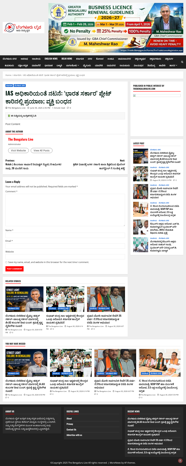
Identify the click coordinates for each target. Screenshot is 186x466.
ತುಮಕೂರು (9, 65)
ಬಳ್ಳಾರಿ (59, 65)
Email (9, 240)
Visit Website (18, 150)
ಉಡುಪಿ (111, 58)
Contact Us (71, 429)
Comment (11, 191)
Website (9, 251)
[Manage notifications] (180, 461)
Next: (99, 164)
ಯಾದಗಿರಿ (99, 65)
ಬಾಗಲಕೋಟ (71, 65)
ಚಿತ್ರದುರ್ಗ (169, 58)
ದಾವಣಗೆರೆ (36, 65)
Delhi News (67, 58)
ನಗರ (90, 58)
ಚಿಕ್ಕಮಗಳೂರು (155, 58)
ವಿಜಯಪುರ (138, 65)
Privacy (70, 424)
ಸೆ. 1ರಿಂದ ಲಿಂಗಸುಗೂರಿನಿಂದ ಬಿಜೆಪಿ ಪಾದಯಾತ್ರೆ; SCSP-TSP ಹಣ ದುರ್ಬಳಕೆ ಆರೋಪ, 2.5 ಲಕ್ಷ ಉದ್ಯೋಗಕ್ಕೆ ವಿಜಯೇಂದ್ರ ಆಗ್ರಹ (140, 209)
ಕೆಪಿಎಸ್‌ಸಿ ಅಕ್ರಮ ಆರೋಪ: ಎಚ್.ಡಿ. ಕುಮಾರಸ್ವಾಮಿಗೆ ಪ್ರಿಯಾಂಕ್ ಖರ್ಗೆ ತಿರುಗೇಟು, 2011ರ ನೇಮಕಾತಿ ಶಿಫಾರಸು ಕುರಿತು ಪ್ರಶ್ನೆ (140, 227)
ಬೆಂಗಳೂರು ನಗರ (10, 58)
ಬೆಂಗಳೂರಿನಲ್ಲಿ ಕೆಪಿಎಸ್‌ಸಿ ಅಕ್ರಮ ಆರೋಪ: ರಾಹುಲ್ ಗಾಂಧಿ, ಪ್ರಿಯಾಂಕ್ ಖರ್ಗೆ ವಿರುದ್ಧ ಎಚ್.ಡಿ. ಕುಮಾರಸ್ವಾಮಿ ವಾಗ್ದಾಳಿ (140, 244)
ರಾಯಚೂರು (125, 65)
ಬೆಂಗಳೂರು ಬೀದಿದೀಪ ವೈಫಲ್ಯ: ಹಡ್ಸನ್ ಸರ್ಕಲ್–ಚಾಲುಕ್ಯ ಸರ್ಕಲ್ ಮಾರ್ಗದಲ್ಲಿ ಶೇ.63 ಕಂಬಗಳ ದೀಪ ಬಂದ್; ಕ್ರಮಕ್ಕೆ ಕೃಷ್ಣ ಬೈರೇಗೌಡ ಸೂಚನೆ (23, 321)
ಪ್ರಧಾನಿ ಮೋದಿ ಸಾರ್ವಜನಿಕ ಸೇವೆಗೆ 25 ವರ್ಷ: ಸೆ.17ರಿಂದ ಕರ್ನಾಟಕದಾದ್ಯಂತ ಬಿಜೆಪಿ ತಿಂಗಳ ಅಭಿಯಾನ (104, 319)
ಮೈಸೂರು (87, 65)
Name (9, 230)
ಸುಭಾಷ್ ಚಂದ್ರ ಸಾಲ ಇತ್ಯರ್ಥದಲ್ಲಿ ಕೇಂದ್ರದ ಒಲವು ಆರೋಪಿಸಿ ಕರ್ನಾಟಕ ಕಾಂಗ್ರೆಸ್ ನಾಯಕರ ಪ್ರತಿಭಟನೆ (65, 319)
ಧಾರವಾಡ (49, 65)
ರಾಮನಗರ (111, 65)
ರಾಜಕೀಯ (36, 58)
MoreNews (115, 462)
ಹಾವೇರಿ (162, 65)
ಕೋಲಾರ (99, 58)
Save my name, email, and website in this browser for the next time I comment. (48, 262)
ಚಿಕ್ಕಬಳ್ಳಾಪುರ (140, 58)
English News (51, 58)
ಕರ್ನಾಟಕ (80, 58)
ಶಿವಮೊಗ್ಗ (151, 65)
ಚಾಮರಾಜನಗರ (124, 58)
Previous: (33, 164)
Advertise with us (74, 435)
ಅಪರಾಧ (24, 58)
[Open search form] (182, 62)
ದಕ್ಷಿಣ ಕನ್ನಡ (23, 65)
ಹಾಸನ (172, 65)
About (69, 418)
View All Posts (42, 150)
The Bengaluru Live (16, 108)
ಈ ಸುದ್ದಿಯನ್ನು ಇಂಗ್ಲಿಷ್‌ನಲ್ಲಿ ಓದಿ (23, 115)
